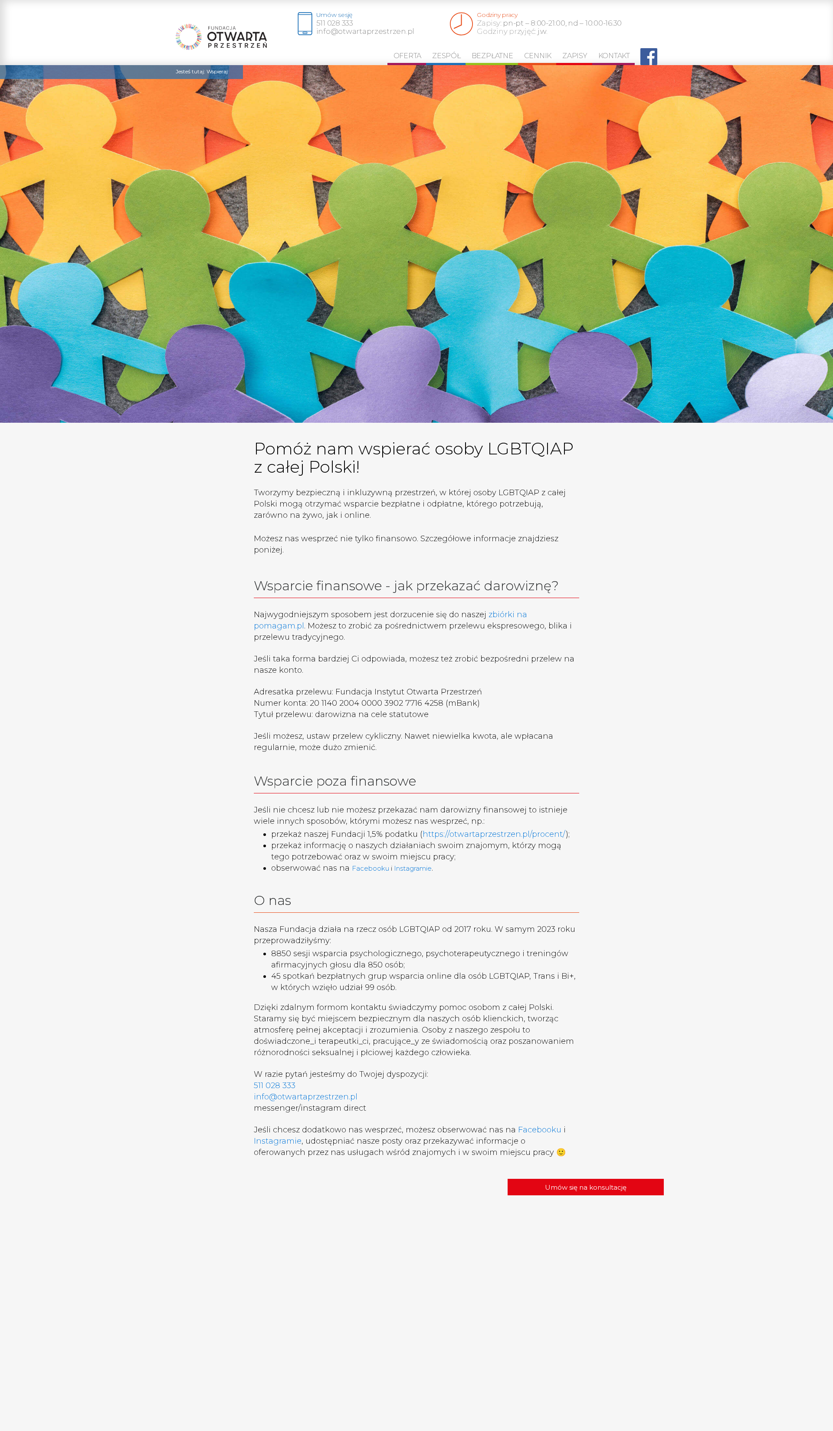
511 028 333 (274, 1085)
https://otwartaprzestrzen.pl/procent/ (494, 834)
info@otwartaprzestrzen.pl (305, 1097)
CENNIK (538, 56)
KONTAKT (614, 56)
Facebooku (370, 868)
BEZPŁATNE (492, 56)
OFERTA (408, 56)
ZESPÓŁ (446, 56)
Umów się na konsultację (585, 1187)
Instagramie (413, 868)
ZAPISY (574, 56)
